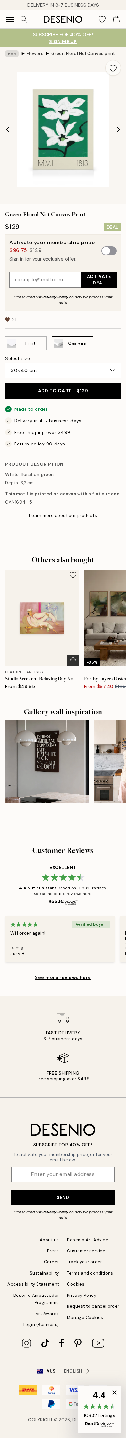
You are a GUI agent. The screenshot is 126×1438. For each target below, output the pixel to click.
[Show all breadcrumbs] (12, 53)
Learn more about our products (63, 515)
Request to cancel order (93, 1306)
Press (53, 1251)
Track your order (84, 1262)
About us (49, 1239)
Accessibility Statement (33, 1284)
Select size (17, 358)
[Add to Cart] (73, 660)
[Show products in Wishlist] (102, 19)
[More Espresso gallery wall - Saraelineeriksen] (47, 761)
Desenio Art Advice (87, 1239)
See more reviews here (63, 977)
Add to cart (63, 391)
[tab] (16, 201)
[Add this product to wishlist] (113, 68)
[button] (99, 1409)
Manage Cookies (85, 1317)
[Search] (24, 19)
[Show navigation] (10, 19)
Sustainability (44, 1273)
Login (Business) (41, 1324)
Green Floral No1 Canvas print (83, 53)
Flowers (35, 53)
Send (63, 1197)
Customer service (86, 1251)
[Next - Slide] (118, 129)
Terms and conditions (90, 1273)
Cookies (76, 1284)
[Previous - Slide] (8, 129)
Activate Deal (99, 279)
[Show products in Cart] (116, 19)
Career (51, 1262)
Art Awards (47, 1313)
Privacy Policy (55, 296)
